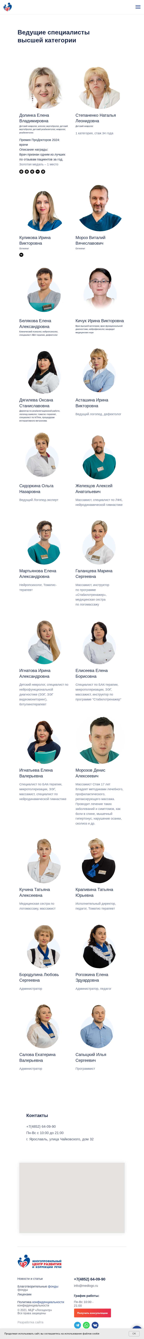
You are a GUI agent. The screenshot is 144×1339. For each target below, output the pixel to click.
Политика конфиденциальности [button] (33, 1303)
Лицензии (24, 1294)
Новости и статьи (30, 1278)
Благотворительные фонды (32, 1288)
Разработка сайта (30, 1322)
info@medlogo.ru (86, 1286)
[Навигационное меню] (138, 7)
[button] (92, 1313)
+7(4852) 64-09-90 (89, 1279)
